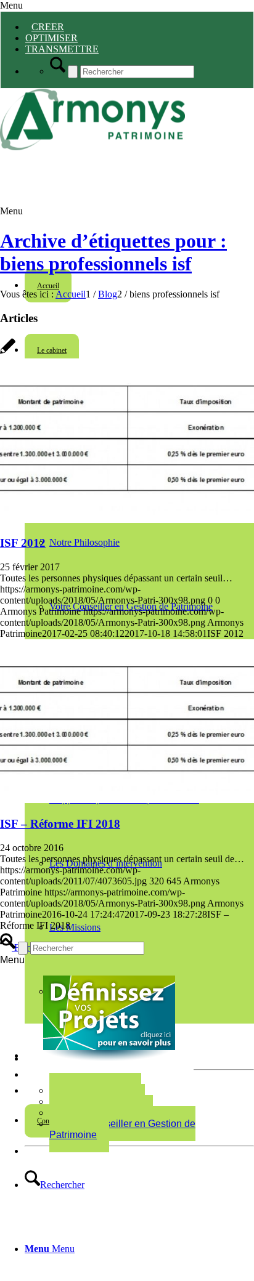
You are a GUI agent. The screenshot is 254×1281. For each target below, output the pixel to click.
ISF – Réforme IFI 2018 (60, 823)
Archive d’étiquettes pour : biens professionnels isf (113, 252)
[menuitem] (139, 1185)
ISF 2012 (23, 542)
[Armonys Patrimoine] (92, 147)
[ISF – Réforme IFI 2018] (127, 799)
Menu (11, 5)
